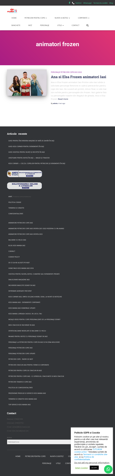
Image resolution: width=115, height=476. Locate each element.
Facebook (69, 3)
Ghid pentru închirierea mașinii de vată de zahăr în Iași (31, 141)
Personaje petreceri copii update (21, 354)
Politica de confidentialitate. (84, 458)
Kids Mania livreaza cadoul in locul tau (25, 314)
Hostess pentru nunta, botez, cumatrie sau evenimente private (34, 274)
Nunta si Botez (61, 18)
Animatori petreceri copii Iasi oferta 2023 (25, 234)
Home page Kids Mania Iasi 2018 (21, 268)
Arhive (9, 438)
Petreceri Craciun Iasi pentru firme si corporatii (28, 365)
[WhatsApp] (108, 469)
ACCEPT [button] (94, 468)
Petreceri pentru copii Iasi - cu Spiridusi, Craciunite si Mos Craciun (36, 376)
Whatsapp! (87, 3)
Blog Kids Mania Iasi (16, 245)
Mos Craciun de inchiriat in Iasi (21, 325)
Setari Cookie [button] (81, 467)
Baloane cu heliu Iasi (17, 240)
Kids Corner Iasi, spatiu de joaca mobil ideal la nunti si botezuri (35, 297)
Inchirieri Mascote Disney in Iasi (21, 285)
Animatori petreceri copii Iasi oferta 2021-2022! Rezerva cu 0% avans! (36, 229)
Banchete (15, 25)
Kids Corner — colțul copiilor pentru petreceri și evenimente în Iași (36, 163)
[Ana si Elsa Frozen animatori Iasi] (27, 82)
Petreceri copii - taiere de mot (20, 359)
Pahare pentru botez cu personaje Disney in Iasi (28, 336)
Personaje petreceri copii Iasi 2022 (66, 72)
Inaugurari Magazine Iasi (19, 280)
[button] (46, 18)
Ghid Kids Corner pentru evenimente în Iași (26, 146)
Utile (59, 25)
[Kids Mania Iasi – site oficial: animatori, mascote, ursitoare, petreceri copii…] (12, 10)
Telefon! (78, 3)
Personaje (44, 25)
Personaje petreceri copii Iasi (20, 348)
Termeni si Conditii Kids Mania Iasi (22, 399)
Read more (63, 99)
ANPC (10, 197)
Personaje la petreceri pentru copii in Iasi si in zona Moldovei (34, 342)
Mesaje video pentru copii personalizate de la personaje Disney (34, 319)
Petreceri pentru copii (34, 18)
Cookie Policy (14, 257)
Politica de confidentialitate (20, 388)
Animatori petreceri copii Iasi (20, 223)
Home (14, 18)
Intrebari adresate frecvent (20, 291)
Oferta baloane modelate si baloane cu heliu (27, 331)
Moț (30, 25)
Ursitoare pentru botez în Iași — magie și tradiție (29, 158)
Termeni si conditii (16, 208)
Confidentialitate (15, 214)
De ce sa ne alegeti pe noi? (19, 263)
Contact (75, 25)
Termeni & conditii (100, 3)
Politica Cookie (14, 202)
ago (61, 103)
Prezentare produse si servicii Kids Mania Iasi (27, 393)
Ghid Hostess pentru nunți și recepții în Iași (26, 152)
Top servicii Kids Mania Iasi (19, 405)
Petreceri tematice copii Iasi (20, 382)
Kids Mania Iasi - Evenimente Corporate (24, 302)
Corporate (83, 18)
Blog (111, 3)
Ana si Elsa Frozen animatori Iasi (78, 76)
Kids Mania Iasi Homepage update (21, 308)
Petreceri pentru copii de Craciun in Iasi (25, 370)
